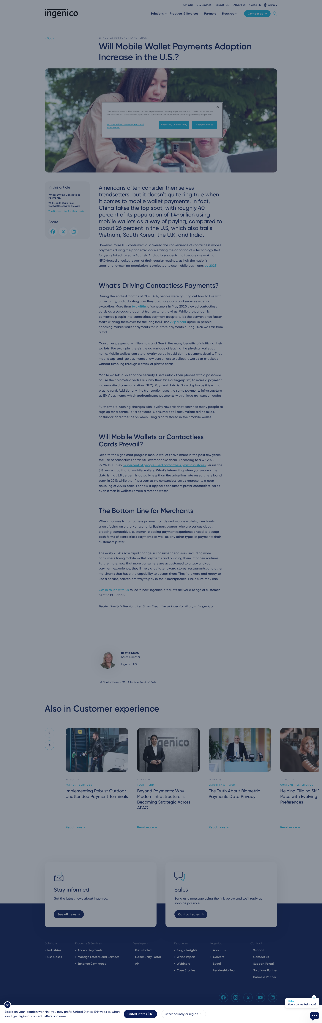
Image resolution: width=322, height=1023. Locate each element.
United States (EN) (140, 1014)
